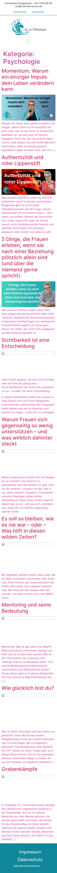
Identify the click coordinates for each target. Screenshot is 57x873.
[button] (28, 41)
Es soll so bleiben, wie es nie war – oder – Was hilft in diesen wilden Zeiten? (28, 527)
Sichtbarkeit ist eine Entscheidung (25, 343)
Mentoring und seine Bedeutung (26, 608)
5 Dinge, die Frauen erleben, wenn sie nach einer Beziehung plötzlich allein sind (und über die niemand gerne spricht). (28, 257)
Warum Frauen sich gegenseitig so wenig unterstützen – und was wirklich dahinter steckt (27, 431)
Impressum (30, 851)
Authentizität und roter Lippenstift (22, 160)
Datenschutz (30, 859)
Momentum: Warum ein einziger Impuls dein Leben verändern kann (28, 80)
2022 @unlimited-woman (27, 865)
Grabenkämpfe (19, 769)
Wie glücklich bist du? (28, 688)
